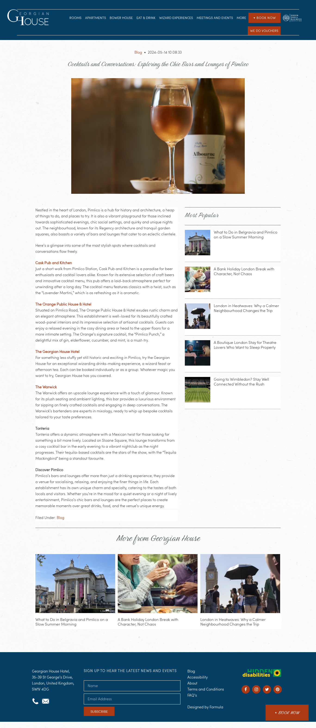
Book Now (264, 18)
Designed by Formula (205, 707)
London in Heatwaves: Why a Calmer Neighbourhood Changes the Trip (246, 308)
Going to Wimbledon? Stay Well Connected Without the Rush (241, 381)
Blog (138, 52)
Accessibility (197, 677)
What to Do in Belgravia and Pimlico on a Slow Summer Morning (245, 234)
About (192, 683)
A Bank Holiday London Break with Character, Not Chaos (244, 271)
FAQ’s (192, 695)
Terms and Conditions (205, 689)
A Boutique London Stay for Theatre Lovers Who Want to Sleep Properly (245, 344)
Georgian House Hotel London (29, 18)
